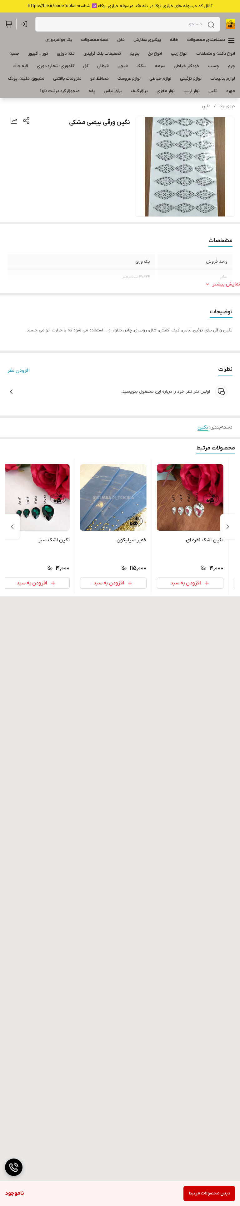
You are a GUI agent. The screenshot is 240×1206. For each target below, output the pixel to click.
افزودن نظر (19, 370)
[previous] (227, 526)
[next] (12, 526)
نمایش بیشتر (226, 284)
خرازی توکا (227, 106)
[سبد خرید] (8, 24)
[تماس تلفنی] (13, 1167)
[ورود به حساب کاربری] (25, 24)
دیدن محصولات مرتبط (209, 1193)
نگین (206, 106)
